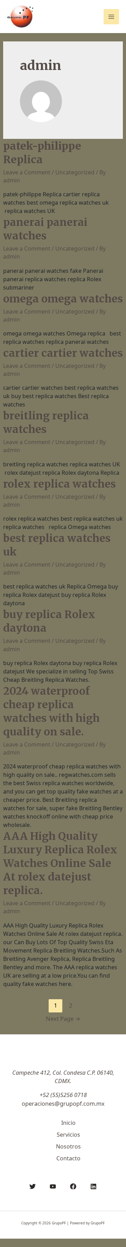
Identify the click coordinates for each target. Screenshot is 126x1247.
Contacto (68, 1158)
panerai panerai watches (45, 228)
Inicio (68, 1123)
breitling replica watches (46, 422)
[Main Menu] (111, 16)
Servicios (68, 1134)
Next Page (63, 1019)
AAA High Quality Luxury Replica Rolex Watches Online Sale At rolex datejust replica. (60, 863)
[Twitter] (32, 1186)
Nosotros (68, 1146)
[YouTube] (53, 1186)
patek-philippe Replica (42, 152)
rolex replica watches (59, 483)
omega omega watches (63, 298)
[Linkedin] (93, 1186)
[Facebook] (73, 1186)
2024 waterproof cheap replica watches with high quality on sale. (51, 711)
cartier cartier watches (63, 353)
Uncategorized (74, 172)
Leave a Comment (26, 172)
